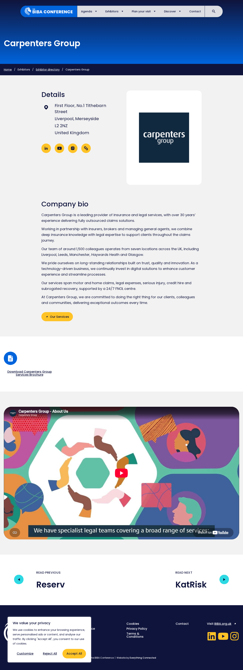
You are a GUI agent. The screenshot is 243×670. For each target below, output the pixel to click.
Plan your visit (141, 11)
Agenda (86, 11)
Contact (195, 11)
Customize (25, 653)
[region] (49, 639)
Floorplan (84, 636)
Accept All (74, 653)
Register (83, 623)
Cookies (132, 623)
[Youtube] (223, 636)
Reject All (50, 653)
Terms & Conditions (135, 635)
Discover (170, 11)
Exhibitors (111, 11)
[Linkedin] (211, 636)
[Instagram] (234, 636)
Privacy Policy (136, 628)
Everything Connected (143, 657)
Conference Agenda (86, 630)
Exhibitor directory (48, 69)
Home (8, 69)
